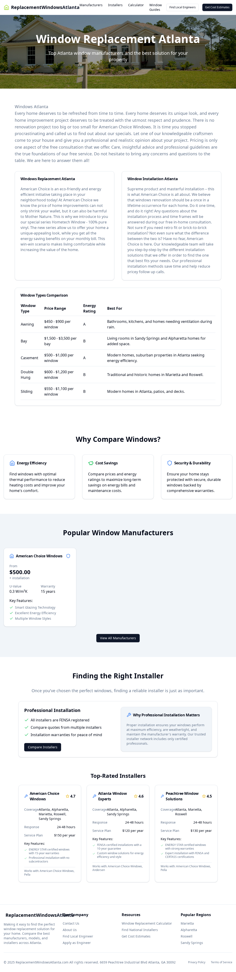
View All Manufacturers (118, 638)
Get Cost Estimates (217, 7)
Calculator (136, 5)
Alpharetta (189, 930)
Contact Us (71, 923)
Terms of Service (221, 962)
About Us (70, 930)
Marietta (187, 923)
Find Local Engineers (182, 7)
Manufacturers (91, 5)
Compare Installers (42, 747)
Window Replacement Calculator (147, 923)
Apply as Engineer (77, 942)
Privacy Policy (196, 962)
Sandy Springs (192, 942)
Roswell (186, 936)
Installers (115, 5)
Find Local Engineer (78, 936)
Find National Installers (140, 930)
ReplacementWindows (45, 7)
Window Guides (155, 7)
